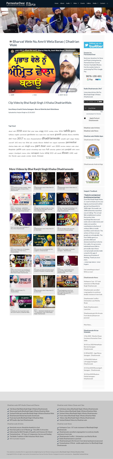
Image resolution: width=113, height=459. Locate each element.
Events (83, 3)
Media (94, 3)
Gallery (89, 3)
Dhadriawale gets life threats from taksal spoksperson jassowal (93, 315)
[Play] (85, 101)
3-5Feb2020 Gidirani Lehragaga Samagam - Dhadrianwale (91, 361)
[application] (93, 101)
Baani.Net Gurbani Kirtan (80, 454)
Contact (102, 3)
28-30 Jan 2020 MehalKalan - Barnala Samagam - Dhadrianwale (93, 347)
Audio (68, 3)
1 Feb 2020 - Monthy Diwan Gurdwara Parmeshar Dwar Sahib (93, 338)
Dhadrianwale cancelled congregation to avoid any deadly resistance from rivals (93, 292)
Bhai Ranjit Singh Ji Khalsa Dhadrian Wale (72, 452)
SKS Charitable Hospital (17, 439)
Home (56, 3)
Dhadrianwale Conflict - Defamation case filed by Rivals (92, 301)
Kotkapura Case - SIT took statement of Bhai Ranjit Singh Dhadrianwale (92, 283)
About (62, 3)
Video (75, 3)
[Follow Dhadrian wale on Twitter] (102, 452)
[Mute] (97, 101)
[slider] (101, 101)
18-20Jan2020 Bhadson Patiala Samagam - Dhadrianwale (91, 376)
